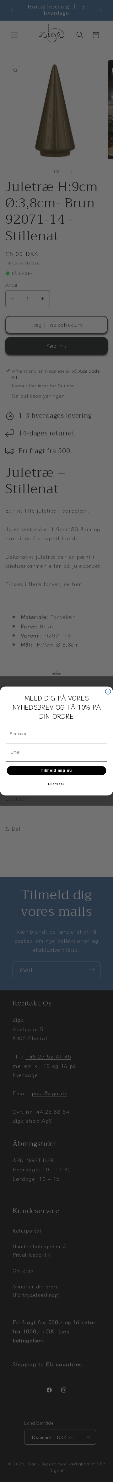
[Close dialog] (108, 691)
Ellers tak (56, 784)
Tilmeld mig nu (56, 770)
